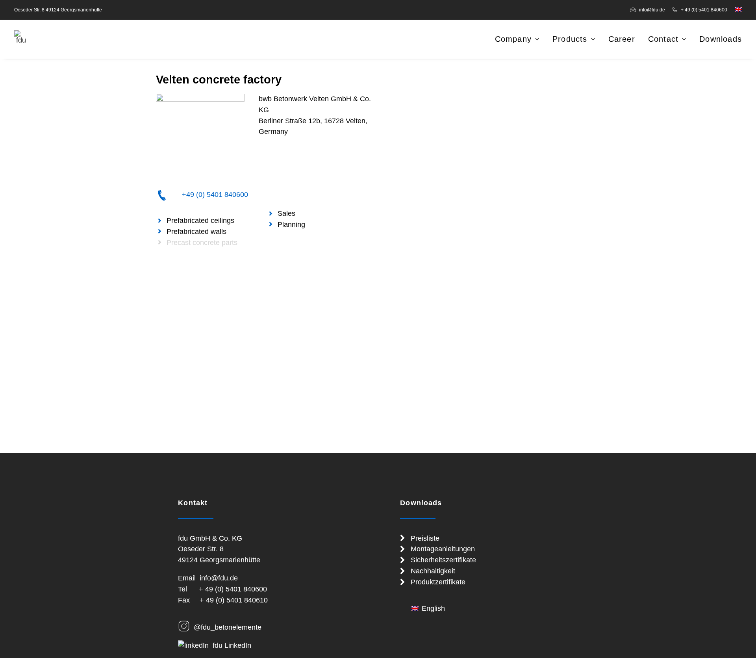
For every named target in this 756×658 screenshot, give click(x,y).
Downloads (720, 39)
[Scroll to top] (739, 641)
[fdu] (21, 37)
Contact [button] (663, 39)
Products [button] (569, 39)
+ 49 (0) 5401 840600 (704, 10)
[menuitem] (649, 10)
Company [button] (513, 39)
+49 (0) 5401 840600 (215, 194)
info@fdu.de (652, 10)
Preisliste (425, 538)
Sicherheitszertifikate (443, 560)
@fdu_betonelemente (227, 627)
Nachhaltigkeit (433, 571)
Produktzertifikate (438, 582)
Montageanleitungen (443, 549)
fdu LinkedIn (232, 645)
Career (621, 39)
